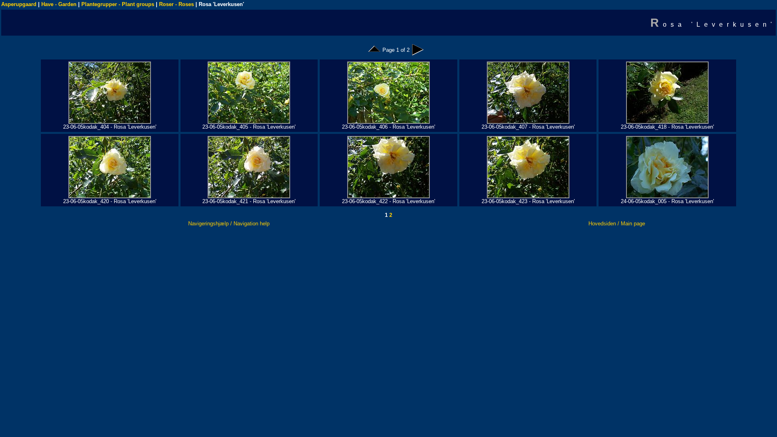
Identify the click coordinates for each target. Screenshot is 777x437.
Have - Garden (58, 4)
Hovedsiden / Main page (616, 224)
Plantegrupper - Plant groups (117, 4)
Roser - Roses (176, 4)
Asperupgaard (18, 4)
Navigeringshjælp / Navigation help (229, 224)
